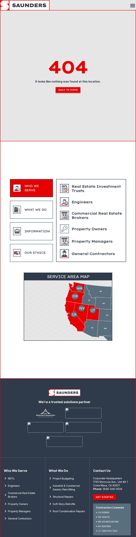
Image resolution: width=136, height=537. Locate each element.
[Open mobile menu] (132, 5)
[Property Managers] (64, 241)
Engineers (82, 202)
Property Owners (89, 229)
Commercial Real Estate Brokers (97, 215)
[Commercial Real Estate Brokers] (64, 215)
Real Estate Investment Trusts (96, 188)
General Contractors (93, 253)
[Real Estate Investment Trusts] (64, 188)
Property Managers (92, 241)
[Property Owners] (64, 228)
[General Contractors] (64, 253)
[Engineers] (64, 201)
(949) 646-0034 (112, 488)
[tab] (31, 188)
